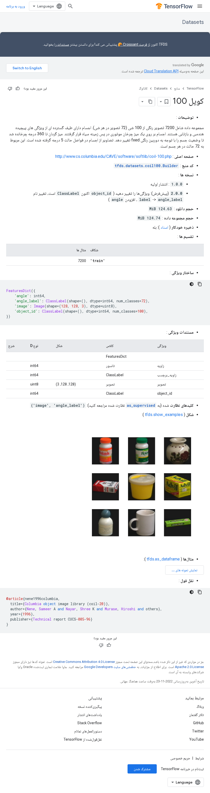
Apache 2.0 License (189, 667)
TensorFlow (195, 88)
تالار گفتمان (196, 715)
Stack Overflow (89, 723)
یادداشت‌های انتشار (89, 715)
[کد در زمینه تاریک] (191, 284)
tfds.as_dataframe (163, 559)
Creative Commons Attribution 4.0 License (84, 662)
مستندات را (61, 44)
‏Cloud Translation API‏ (161, 71)
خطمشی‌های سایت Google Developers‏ (110, 667)
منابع (177, 88)
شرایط (199, 758)
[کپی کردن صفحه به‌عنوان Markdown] (150, 101)
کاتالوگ (143, 88)
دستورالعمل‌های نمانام (88, 731)
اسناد (164, 227)
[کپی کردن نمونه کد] (200, 284)
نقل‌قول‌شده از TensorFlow (83, 739)
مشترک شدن (142, 769)
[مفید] (18, 88)
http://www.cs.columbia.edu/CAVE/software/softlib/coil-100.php (113, 156)
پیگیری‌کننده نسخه (90, 706)
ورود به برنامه (15, 6)
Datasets (193, 22)
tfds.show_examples (164, 414)
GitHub (198, 723)
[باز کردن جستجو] (70, 6)
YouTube (196, 739)
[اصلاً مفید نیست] (10, 88)
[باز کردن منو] (200, 6)
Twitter (198, 731)
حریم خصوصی (180, 758)
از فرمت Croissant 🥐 (134, 44)
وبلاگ (200, 706)
